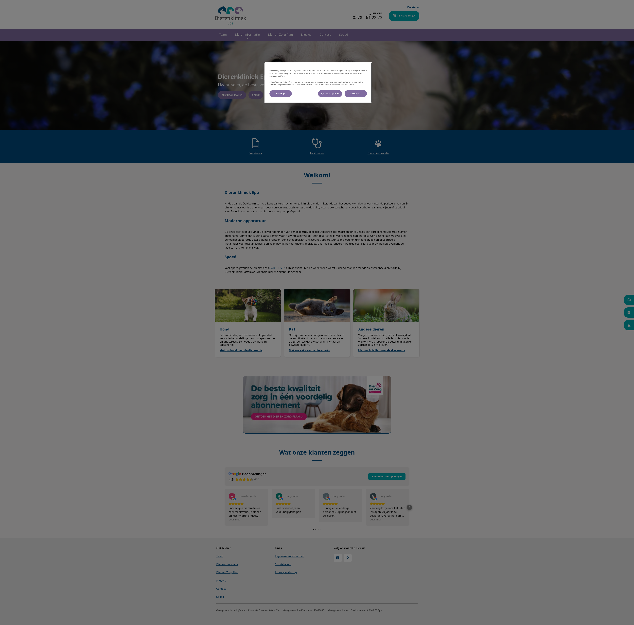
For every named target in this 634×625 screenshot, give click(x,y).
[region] (318, 82)
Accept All (355, 93)
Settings (280, 93)
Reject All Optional (330, 93)
